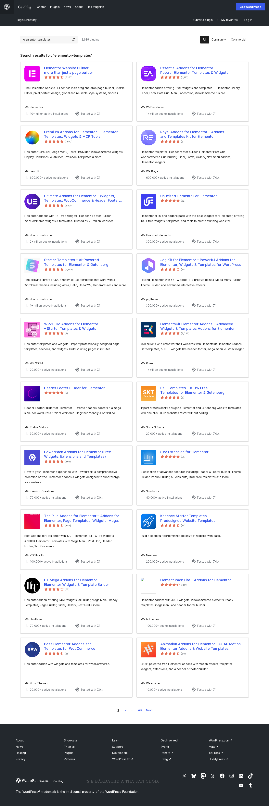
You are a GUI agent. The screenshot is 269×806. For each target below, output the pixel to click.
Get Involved (169, 740)
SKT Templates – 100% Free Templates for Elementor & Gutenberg (192, 390)
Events (165, 746)
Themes (69, 746)
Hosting (21, 752)
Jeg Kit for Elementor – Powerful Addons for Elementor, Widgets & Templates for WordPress (200, 262)
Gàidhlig (58, 781)
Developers (120, 752)
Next (149, 710)
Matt (213, 746)
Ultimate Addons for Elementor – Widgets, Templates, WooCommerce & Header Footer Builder (81, 198)
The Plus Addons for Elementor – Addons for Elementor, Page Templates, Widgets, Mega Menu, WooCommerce (81, 518)
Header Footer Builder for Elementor (74, 388)
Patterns (69, 759)
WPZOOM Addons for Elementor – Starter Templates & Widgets (71, 326)
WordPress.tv (122, 759)
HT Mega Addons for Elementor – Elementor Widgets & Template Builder (76, 582)
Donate (167, 752)
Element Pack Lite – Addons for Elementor (195, 580)
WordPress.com (221, 740)
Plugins (68, 752)
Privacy (20, 759)
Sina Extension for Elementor (184, 452)
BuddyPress (218, 759)
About (20, 740)
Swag (166, 759)
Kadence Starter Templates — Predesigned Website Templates (187, 518)
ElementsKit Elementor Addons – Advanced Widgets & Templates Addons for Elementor (197, 326)
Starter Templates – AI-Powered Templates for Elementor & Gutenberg (76, 262)
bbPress (216, 752)
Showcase (71, 740)
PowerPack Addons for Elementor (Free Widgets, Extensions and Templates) (77, 454)
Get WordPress (250, 6)
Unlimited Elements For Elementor (188, 196)
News (19, 746)
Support (117, 746)
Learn (116, 740)
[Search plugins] (74, 39)
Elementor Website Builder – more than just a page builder (68, 70)
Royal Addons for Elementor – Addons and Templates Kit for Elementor (192, 134)
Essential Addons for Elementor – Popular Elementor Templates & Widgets (194, 70)
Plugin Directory (26, 19)
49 (140, 710)
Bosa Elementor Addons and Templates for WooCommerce (69, 646)
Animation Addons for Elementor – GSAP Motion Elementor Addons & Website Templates (200, 646)
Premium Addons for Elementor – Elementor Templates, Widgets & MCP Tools (81, 134)
